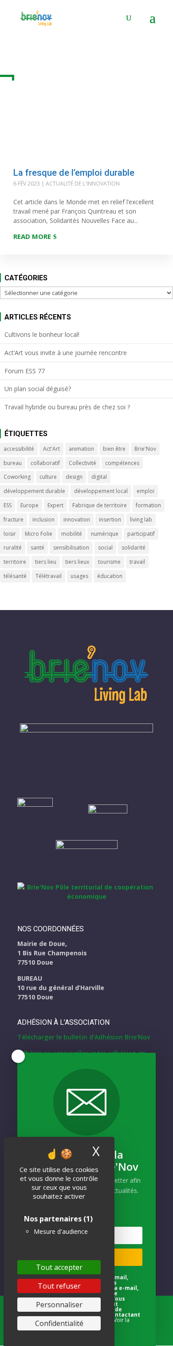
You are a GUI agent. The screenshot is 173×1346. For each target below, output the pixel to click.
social (105, 547)
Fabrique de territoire (99, 505)
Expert (55, 505)
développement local (101, 491)
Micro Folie (38, 534)
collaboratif (45, 463)
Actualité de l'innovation (83, 183)
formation (148, 505)
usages (79, 576)
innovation (76, 519)
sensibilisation (71, 547)
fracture (14, 519)
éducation (109, 576)
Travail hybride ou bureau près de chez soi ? (67, 407)
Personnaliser (59, 1305)
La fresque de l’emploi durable (73, 172)
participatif (141, 534)
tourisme (109, 562)
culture (48, 477)
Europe (29, 505)
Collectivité (82, 463)
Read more (32, 236)
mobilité (71, 534)
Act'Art (51, 449)
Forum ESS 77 (24, 371)
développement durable (34, 491)
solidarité (133, 547)
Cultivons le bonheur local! (41, 334)
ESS (8, 505)
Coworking (17, 477)
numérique (104, 534)
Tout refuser (59, 1286)
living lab (141, 519)
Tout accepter (59, 1267)
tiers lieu (45, 562)
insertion (110, 519)
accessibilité (19, 449)
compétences (122, 463)
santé (37, 547)
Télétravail (48, 576)
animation (81, 449)
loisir (10, 534)
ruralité (13, 547)
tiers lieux (77, 562)
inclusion (43, 519)
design (74, 477)
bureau (13, 463)
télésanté (15, 576)
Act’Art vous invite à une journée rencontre (65, 352)
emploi (145, 491)
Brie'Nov (145, 449)
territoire (15, 562)
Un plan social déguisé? (37, 388)
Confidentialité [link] (59, 1323)
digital (99, 477)
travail (137, 562)
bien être (114, 449)
